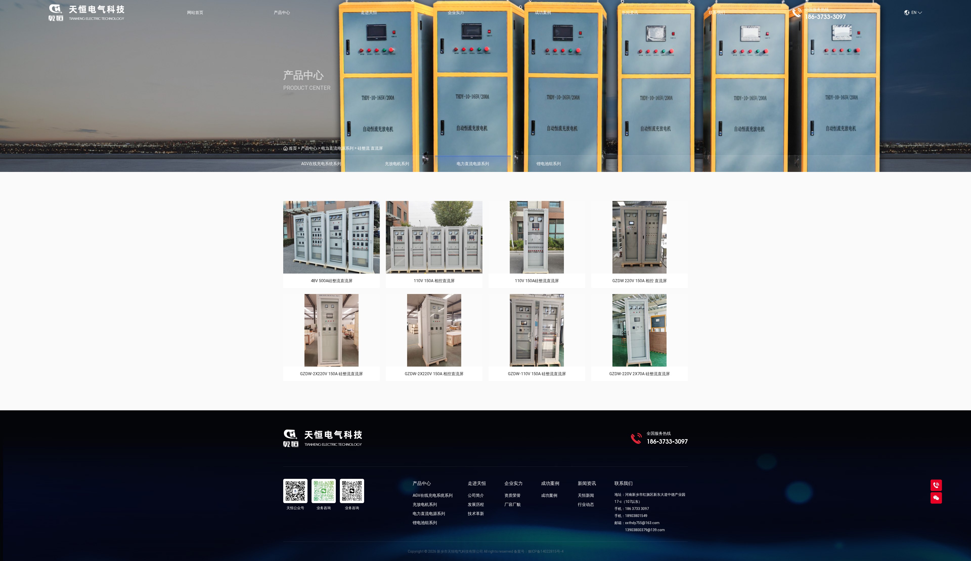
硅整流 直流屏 (370, 148)
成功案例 (543, 12)
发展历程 (476, 504)
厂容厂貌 (512, 504)
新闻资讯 (630, 12)
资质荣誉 (512, 495)
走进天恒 (369, 12)
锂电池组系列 (425, 522)
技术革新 (476, 513)
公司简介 (476, 495)
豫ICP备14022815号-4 (545, 551)
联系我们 (717, 12)
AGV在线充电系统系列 (433, 495)
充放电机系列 (425, 504)
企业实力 (456, 12)
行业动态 (586, 504)
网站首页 (195, 12)
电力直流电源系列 (337, 148)
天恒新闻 (586, 495)
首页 (293, 148)
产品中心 (282, 12)
